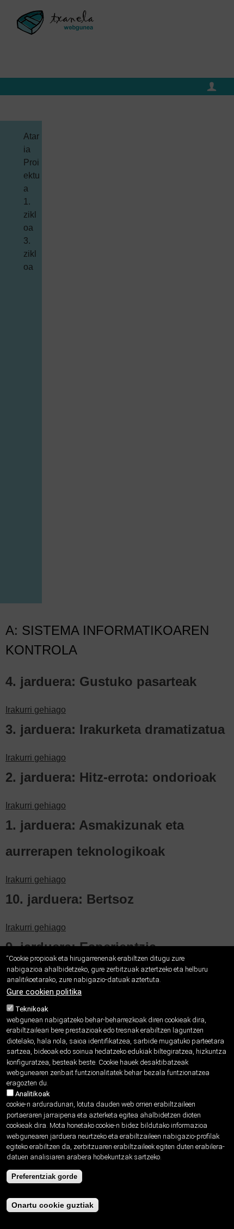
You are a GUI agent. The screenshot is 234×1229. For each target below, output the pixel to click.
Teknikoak (31, 1009)
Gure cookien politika (44, 992)
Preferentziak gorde (44, 1176)
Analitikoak (32, 1094)
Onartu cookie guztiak (52, 1205)
